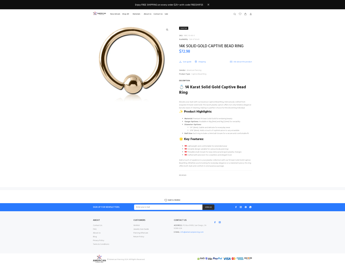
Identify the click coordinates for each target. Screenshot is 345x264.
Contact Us (97, 225)
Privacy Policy (98, 240)
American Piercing (194, 70)
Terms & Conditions (101, 244)
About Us (97, 233)
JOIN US (208, 207)
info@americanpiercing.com (191, 232)
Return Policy (138, 236)
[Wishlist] (240, 14)
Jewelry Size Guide (141, 229)
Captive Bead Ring (198, 74)
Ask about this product (243, 61)
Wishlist (136, 225)
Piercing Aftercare (140, 233)
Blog (95, 236)
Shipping (202, 61)
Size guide (187, 61)
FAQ (94, 229)
